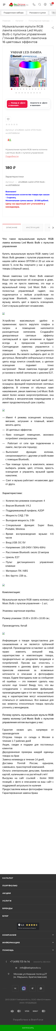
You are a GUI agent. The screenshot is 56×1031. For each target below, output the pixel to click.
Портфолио (9, 885)
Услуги (6, 901)
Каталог (7, 878)
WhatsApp (41, 988)
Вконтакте (15, 988)
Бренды (7, 908)
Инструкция (32, 227)
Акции (6, 893)
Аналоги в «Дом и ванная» (38, 104)
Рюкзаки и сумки (37, 13)
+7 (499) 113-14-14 (20, 962)
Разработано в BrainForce (28, 1019)
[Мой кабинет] (45, 4)
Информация (11, 942)
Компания (9, 935)
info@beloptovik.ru (30, 967)
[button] (11, 89)
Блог (5, 916)
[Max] (24, 988)
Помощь (8, 950)
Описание (11, 227)
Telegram (32, 988)
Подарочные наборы (14, 13)
